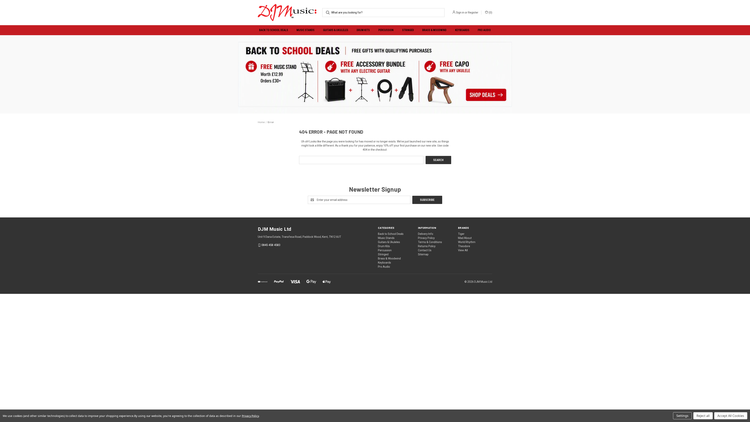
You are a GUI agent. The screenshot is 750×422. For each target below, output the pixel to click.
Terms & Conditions (430, 242)
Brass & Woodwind (434, 30)
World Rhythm (466, 242)
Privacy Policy (426, 238)
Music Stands (305, 30)
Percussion (386, 30)
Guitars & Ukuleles (335, 30)
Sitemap (423, 254)
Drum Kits (363, 30)
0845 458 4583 (271, 245)
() (490, 12)
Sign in (460, 12)
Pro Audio (484, 30)
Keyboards (462, 30)
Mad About (465, 238)
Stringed (408, 30)
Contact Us (424, 250)
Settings (682, 416)
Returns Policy (427, 246)
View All (463, 250)
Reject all (703, 416)
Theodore (464, 246)
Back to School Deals (273, 30)
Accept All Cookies (730, 416)
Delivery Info (425, 233)
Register (473, 12)
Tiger (461, 233)
